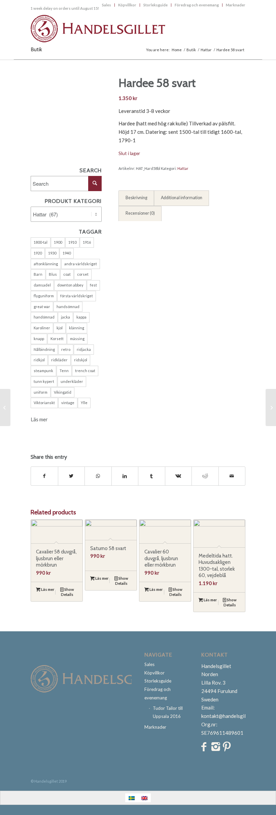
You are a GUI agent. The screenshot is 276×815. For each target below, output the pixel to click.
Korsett (57, 338)
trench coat (85, 370)
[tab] (136, 198)
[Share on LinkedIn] (125, 476)
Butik (36, 49)
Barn (38, 274)
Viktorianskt (44, 402)
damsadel (42, 285)
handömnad (44, 317)
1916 (87, 242)
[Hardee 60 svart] (271, 407)
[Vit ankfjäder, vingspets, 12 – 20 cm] (5, 407)
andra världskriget (80, 264)
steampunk (43, 370)
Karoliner (42, 328)
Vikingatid (62, 392)
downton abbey (70, 285)
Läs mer (39, 419)
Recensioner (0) (140, 213)
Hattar (182, 168)
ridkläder (59, 360)
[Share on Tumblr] (151, 476)
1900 (58, 242)
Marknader (235, 5)
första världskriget (76, 296)
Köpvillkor (127, 5)
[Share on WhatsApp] (98, 476)
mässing (77, 338)
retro (65, 349)
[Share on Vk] (178, 476)
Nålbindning (44, 349)
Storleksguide (155, 5)
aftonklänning (46, 264)
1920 (38, 253)
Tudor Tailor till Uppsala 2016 (168, 712)
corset (83, 274)
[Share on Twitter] (71, 476)
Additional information (181, 197)
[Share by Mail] (232, 476)
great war (42, 306)
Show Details (67, 592)
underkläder (72, 381)
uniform (40, 392)
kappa (81, 317)
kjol (60, 328)
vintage (67, 402)
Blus (53, 274)
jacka (65, 317)
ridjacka (84, 349)
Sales (106, 5)
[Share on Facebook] (44, 476)
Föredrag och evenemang (197, 5)
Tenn (64, 370)
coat (67, 274)
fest (93, 285)
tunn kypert (44, 381)
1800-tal (40, 242)
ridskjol (80, 360)
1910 (72, 242)
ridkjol (39, 360)
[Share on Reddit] (205, 476)
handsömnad (68, 306)
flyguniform (44, 296)
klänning (76, 328)
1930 (52, 253)
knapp (39, 338)
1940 (67, 253)
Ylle (84, 402)
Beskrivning (136, 197)
